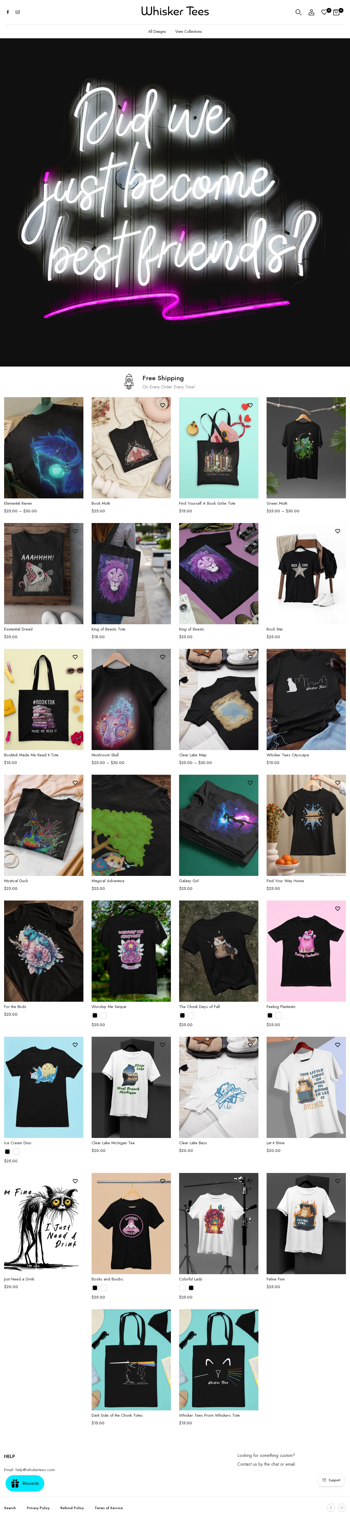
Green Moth (277, 503)
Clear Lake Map (193, 755)
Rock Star (275, 629)
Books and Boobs (107, 1279)
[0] (324, 12)
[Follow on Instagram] (17, 12)
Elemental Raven (18, 503)
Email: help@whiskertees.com (29, 1470)
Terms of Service (109, 1508)
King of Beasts (191, 629)
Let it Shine (276, 1143)
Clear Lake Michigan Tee (113, 1143)
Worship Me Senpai (109, 1006)
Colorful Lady (190, 1279)
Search (10, 1508)
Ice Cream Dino (17, 1143)
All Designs (157, 31)
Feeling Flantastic (281, 1006)
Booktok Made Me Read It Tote (31, 755)
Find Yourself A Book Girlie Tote (207, 503)
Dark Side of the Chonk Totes (117, 1415)
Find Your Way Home (285, 881)
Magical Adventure (108, 881)
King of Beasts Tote (109, 629)
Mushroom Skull (105, 755)
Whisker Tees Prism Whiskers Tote (209, 1415)
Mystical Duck (16, 881)
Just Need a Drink (19, 1279)
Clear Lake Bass (193, 1143)
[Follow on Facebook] (7, 12)
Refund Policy (72, 1508)
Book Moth (101, 503)
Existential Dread (18, 629)
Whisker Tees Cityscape (288, 755)
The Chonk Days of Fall (199, 1006)
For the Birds (15, 1006)
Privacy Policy (38, 1508)
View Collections (188, 31)
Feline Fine (276, 1279)
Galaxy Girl (189, 881)
